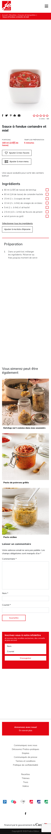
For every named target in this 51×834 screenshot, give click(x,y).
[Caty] (23, 802)
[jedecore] (38, 802)
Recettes (13, 15)
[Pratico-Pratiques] (4, 802)
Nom (5, 593)
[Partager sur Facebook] (2, 115)
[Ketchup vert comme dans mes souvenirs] (25, 402)
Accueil (5, 15)
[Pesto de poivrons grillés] (25, 456)
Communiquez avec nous (25, 745)
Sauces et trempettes (27, 15)
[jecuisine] (31, 802)
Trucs (25, 782)
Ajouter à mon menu (19, 161)
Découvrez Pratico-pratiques (25, 749)
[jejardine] (46, 802)
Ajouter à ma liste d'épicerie (17, 229)
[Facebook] (25, 813)
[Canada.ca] (41, 824)
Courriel (6, 604)
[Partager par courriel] (19, 115)
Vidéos (25, 786)
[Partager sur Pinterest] (11, 115)
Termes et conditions (25, 761)
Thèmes (26, 778)
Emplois (25, 753)
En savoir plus (25, 729)
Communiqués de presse (25, 757)
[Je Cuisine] (6, 6)
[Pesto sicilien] (25, 511)
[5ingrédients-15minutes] (14, 802)
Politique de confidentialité (25, 765)
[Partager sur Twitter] (6, 115)
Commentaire (9, 558)
